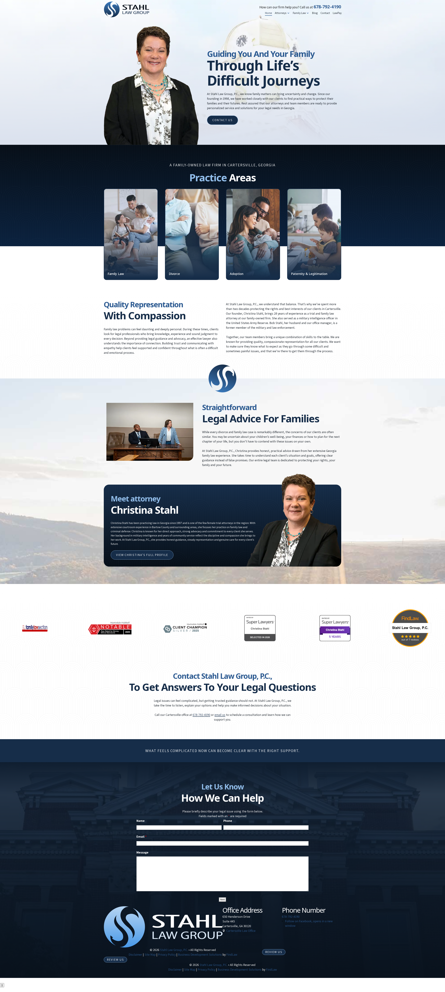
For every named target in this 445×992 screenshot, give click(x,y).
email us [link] (220, 715)
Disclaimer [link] (135, 955)
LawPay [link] (337, 13)
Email (141, 837)
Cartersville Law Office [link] (241, 931)
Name (140, 821)
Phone (227, 821)
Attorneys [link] (280, 13)
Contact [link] (325, 13)
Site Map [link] (150, 955)
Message (142, 852)
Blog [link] (315, 13)
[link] (126, 9)
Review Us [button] (273, 952)
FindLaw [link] (231, 955)
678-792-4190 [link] (327, 7)
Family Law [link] (299, 13)
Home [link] (268, 13)
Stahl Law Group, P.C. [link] (174, 950)
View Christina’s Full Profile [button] (142, 555)
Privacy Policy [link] (167, 955)
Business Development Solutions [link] (200, 955)
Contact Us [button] (222, 120)
